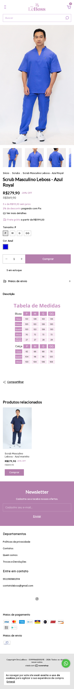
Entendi (11, 681)
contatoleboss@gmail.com (18, 585)
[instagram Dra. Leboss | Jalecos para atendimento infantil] (37, 598)
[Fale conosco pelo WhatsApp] (66, 663)
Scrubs (16, 173)
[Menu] (6, 7)
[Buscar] (67, 17)
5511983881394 (11, 579)
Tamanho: (9, 227)
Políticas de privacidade (16, 541)
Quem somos (10, 555)
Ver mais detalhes (16, 213)
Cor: (8, 240)
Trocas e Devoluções (14, 561)
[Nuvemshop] (37, 666)
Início (6, 173)
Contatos (8, 548)
